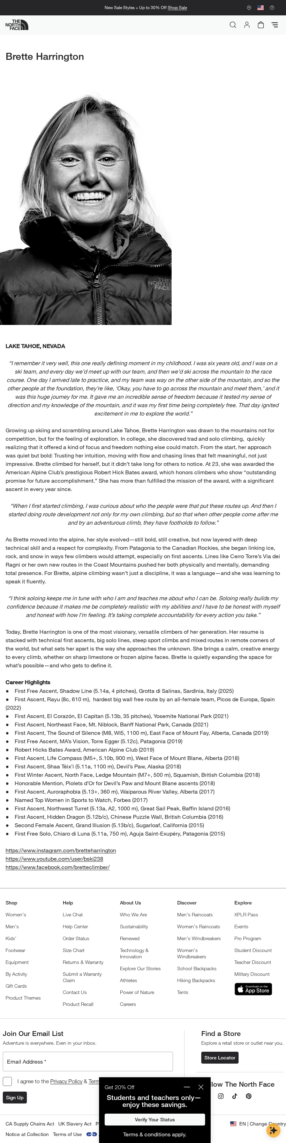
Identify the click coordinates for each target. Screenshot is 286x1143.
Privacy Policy (66, 1081)
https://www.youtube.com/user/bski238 (54, 858)
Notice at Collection (27, 1134)
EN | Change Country (262, 1124)
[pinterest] (248, 1096)
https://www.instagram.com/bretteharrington (61, 850)
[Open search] (233, 24)
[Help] (272, 7)
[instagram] (220, 1096)
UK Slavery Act (74, 1124)
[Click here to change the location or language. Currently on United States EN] (260, 7)
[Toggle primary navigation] (274, 24)
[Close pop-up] (201, 1087)
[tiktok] (234, 1096)
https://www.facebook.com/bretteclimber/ (58, 867)
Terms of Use (67, 1134)
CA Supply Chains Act (30, 1124)
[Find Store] (249, 7)
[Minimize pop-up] (187, 1087)
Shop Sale (177, 7)
